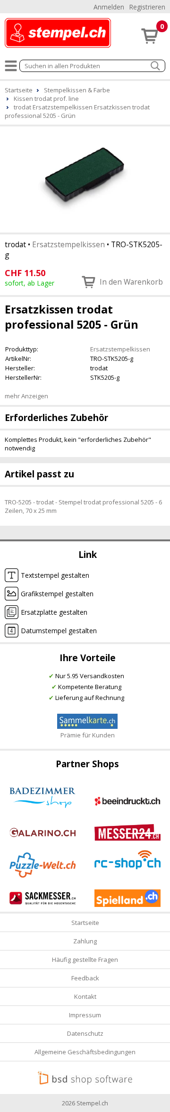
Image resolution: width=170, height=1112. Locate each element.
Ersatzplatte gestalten (54, 612)
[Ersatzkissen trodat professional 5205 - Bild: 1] (85, 178)
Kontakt (85, 996)
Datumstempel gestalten (59, 630)
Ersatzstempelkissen (68, 244)
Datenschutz (85, 1033)
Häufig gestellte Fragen (85, 959)
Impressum (85, 1015)
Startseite (85, 922)
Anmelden (109, 6)
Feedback (85, 978)
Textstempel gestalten (55, 575)
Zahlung (85, 941)
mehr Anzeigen (26, 396)
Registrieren (147, 6)
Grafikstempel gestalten (57, 593)
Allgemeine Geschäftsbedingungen (85, 1052)
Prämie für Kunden (87, 735)
